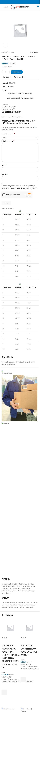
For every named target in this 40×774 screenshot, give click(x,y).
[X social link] (17, 1)
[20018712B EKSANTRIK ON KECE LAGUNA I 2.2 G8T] (29, 627)
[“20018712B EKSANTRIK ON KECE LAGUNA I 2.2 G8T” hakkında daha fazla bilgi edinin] (23, 679)
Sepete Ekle (17, 72)
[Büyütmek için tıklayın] (5, 45)
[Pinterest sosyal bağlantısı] (20, 1)
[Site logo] (20, 7)
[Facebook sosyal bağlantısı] (15, 1)
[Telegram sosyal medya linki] (25, 1)
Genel (3, 672)
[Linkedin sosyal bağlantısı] (22, 1)
